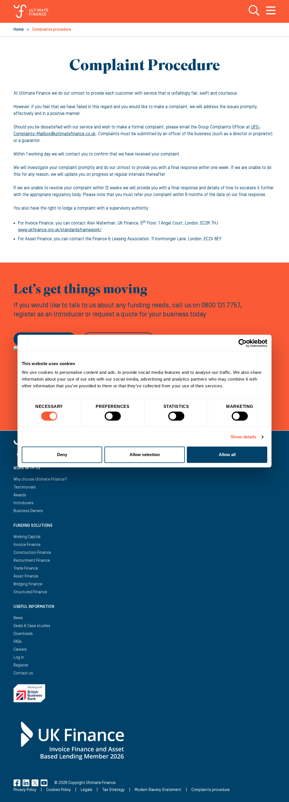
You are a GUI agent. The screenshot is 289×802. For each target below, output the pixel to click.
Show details (243, 436)
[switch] (113, 418)
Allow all (227, 454)
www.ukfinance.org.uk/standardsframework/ (60, 229)
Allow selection (145, 454)
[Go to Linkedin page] (26, 782)
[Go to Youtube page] (44, 782)
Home (19, 29)
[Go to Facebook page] (17, 782)
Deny (62, 454)
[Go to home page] (31, 11)
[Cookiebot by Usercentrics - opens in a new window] (242, 343)
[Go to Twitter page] (35, 782)
